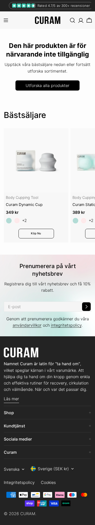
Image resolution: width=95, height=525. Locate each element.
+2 (24, 220)
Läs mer (11, 398)
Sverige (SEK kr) (53, 468)
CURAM (27, 513)
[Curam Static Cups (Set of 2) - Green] (75, 221)
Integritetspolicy (19, 482)
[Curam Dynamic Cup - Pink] (17, 221)
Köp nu (36, 233)
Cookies (48, 482)
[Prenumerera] (86, 306)
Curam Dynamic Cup (24, 204)
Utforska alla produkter (47, 85)
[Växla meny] (6, 20)
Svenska (12, 469)
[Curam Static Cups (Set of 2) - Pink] (84, 221)
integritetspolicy (66, 325)
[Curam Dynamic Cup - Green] (9, 221)
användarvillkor (27, 325)
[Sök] (72, 20)
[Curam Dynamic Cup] (36, 160)
